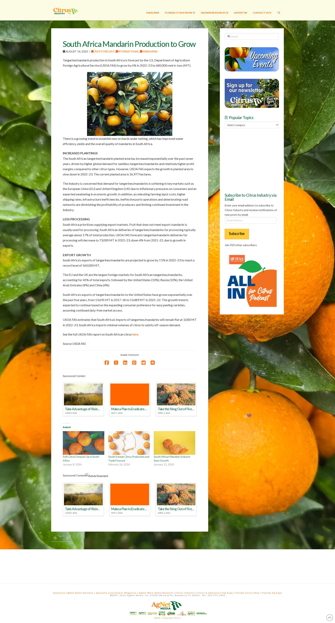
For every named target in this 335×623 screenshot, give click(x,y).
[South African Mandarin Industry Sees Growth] (174, 443)
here (135, 334)
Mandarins (150, 51)
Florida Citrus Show (247, 593)
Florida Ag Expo (272, 593)
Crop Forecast (104, 51)
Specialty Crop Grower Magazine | (117, 593)
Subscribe (237, 233)
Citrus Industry (185, 593)
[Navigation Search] (279, 10)
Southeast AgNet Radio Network (73, 593)
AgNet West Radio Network (156, 593)
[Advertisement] (254, 160)
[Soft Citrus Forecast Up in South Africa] (83, 443)
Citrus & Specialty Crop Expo (215, 593)
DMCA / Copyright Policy (167, 618)
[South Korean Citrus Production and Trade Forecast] (129, 443)
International (128, 51)
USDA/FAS (60, 537)
